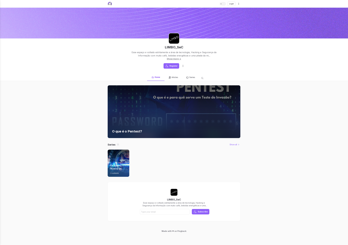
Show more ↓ (174, 58)
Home (157, 77)
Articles (175, 77)
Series (192, 77)
